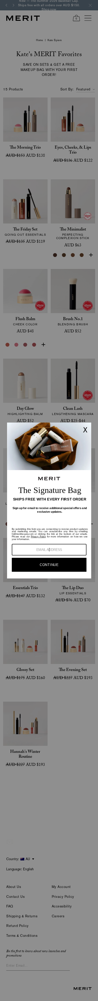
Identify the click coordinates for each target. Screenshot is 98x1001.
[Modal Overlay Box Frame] (49, 500)
